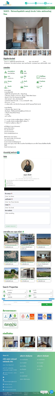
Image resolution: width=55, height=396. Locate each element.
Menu (48, 7)
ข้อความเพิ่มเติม (8, 211)
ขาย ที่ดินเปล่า (23, 369)
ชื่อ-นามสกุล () (8, 194)
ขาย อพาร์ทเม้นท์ (23, 376)
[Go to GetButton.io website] (51, 394)
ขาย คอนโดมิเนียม (24, 360)
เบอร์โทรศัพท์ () (9, 199)
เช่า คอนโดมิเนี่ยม (41, 360)
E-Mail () (7, 205)
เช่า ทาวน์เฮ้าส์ (40, 363)
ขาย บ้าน (22, 373)
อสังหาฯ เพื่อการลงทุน (25, 379)
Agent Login (49, 3)
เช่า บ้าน (39, 369)
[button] (7, 33)
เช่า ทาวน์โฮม (40, 366)
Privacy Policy (36, 393)
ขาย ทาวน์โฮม (23, 366)
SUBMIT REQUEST (11, 226)
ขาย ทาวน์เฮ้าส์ (23, 363)
